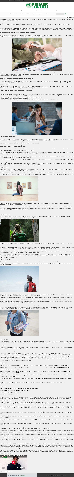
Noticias (21, 13)
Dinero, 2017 (8, 255)
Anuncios (46, 13)
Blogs (33, 13)
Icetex (22, 211)
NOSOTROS (48, 475)
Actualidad (15, 13)
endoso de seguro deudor (18, 28)
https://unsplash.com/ (13, 395)
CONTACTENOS (63, 475)
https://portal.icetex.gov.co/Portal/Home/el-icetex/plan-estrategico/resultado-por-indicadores (19, 388)
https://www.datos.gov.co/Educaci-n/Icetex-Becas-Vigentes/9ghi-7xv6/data (54, 365)
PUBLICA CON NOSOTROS (55, 475)
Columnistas (27, 13)
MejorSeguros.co (22, 87)
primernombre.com (22, 475)
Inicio (10, 13)
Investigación (39, 13)
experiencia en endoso (31, 140)
